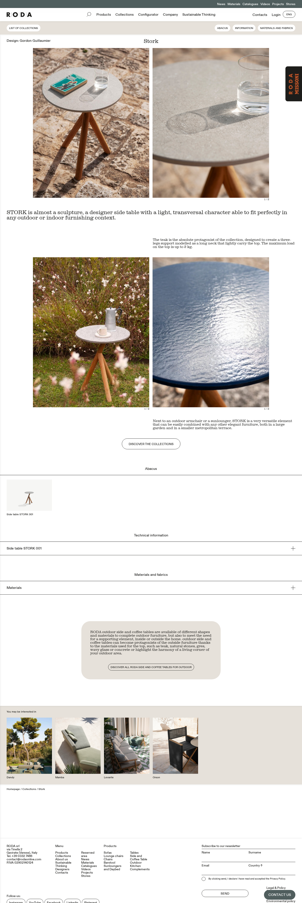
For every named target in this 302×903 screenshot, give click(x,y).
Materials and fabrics (276, 28)
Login (276, 15)
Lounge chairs (113, 856)
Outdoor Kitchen (136, 864)
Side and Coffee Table (138, 857)
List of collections (23, 28)
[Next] (240, 124)
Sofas (108, 852)
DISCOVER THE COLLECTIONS (151, 444)
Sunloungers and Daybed (112, 867)
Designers (62, 869)
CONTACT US (279, 895)
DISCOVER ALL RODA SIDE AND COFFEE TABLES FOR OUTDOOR (151, 667)
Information (244, 28)
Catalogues (250, 4)
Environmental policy (280, 901)
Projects (278, 4)
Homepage (13, 789)
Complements (140, 869)
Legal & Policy (276, 888)
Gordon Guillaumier (35, 40)
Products (103, 14)
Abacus (222, 28)
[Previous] (182, 124)
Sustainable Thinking (198, 14)
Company (170, 14)
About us (61, 859)
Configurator (148, 14)
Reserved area (87, 854)
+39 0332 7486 (22, 856)
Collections (124, 14)
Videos (265, 4)
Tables (134, 852)
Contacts (259, 15)
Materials (233, 4)
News (221, 4)
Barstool (109, 862)
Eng (289, 14)
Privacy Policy (277, 878)
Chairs (108, 859)
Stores (290, 4)
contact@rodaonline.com (24, 859)
